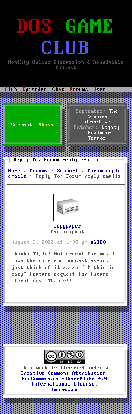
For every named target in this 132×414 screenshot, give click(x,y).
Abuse (46, 124)
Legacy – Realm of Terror (101, 133)
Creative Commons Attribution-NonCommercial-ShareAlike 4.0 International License (65, 379)
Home (14, 171)
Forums (39, 171)
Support (68, 171)
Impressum (65, 389)
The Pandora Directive (100, 117)
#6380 (98, 242)
